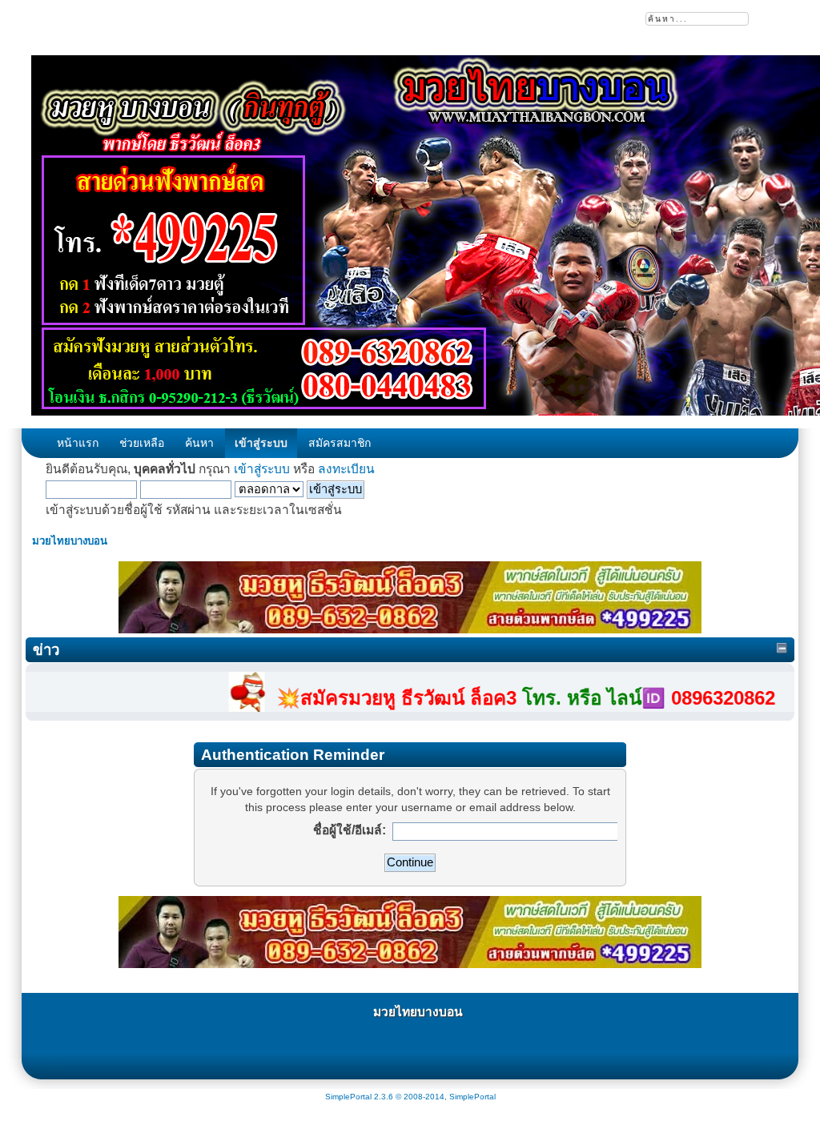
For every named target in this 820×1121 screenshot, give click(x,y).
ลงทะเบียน (346, 469)
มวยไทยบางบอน (418, 1012)
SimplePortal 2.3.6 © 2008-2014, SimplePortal (410, 1096)
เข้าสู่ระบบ (262, 469)
